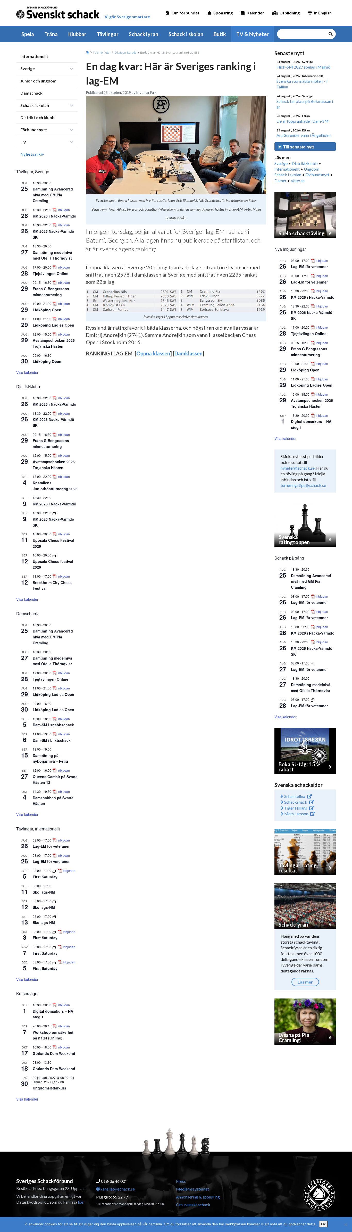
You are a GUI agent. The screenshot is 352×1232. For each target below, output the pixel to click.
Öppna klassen (153, 353)
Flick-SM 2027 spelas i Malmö (303, 66)
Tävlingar (108, 34)
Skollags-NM (44, 892)
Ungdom (311, 169)
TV (23, 141)
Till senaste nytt (298, 147)
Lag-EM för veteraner (51, 846)
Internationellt (34, 56)
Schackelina (294, 796)
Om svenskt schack (193, 1204)
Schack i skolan (186, 34)
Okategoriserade (125, 52)
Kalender (255, 12)
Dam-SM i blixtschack (52, 740)
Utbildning (290, 12)
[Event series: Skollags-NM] (54, 901)
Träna (51, 34)
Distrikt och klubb (37, 117)
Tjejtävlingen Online (50, 273)
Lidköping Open (47, 309)
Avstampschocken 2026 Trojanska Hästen (312, 403)
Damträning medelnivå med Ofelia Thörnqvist (52, 255)
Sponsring (223, 12)
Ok (323, 1224)
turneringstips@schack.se (303, 485)
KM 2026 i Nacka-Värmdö (54, 216)
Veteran (298, 180)
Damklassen (188, 353)
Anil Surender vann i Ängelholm (303, 135)
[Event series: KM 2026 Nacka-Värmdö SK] (54, 513)
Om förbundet (185, 12)
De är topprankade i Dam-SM (302, 121)
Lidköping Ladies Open (53, 325)
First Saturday (45, 876)
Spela (27, 34)
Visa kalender (27, 372)
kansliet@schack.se (117, 1188)
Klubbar (77, 34)
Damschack (31, 92)
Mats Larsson (295, 813)
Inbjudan (63, 210)
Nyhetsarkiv (32, 154)
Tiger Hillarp (295, 807)
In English (323, 12)
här (80, 1202)
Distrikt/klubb (305, 163)
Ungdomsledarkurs (49, 1088)
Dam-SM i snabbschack (53, 724)
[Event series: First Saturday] (55, 870)
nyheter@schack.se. (298, 467)
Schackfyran (143, 34)
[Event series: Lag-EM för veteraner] (312, 663)
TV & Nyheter (252, 34)
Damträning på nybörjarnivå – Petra (50, 758)
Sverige (27, 68)
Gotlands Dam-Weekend (54, 1053)
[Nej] (345, 1224)
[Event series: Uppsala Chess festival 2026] (54, 555)
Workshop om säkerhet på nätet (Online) (53, 1035)
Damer (280, 180)
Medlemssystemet (192, 1188)
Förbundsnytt (33, 129)
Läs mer (305, 981)
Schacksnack (295, 802)
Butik (220, 34)
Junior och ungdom (38, 80)
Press (181, 1181)
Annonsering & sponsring (198, 1196)
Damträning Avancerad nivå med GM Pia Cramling (53, 194)
